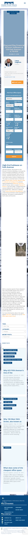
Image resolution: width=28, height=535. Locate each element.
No (7, 125)
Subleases (13, 13)
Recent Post (6, 337)
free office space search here (13, 315)
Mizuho (8, 180)
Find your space (20, 520)
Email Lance (18, 82)
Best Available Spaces (13, 11)
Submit (14, 156)
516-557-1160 (8, 520)
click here (8, 314)
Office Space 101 (8, 512)
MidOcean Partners (18, 183)
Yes (7, 123)
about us (18, 518)
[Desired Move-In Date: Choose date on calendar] (18, 106)
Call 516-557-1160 (10, 77)
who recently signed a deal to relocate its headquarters (13, 181)
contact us (7, 518)
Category (5, 331)
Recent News (19, 509)
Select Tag (6, 326)
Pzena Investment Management (14, 191)
